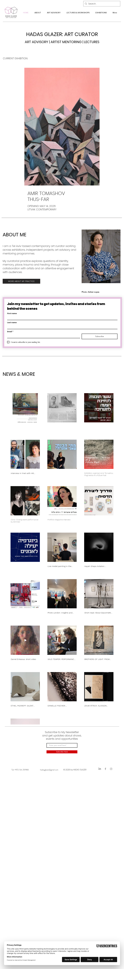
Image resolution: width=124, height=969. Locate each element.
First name (12, 313)
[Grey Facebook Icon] (105, 768)
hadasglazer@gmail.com (49, 769)
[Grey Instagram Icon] (111, 768)
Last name (12, 323)
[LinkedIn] (99, 768)
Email (10, 332)
